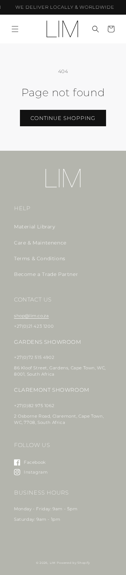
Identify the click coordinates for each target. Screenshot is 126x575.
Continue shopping (63, 118)
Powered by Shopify (73, 563)
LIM (53, 563)
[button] (15, 29)
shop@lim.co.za (31, 315)
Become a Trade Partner (46, 274)
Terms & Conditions (39, 258)
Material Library (34, 226)
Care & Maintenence (40, 243)
